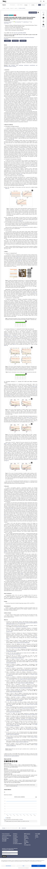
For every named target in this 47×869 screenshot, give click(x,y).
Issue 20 (16, 8)
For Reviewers (15, 836)
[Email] (5, 761)
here (22, 819)
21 (21, 174)
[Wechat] (13, 761)
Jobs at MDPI (4, 840)
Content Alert (24, 828)
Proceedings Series (27, 844)
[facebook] (11, 761)
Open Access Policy (5, 838)
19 (31, 165)
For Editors (15, 838)
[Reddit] (15, 761)
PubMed (24, 647)
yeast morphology (19, 65)
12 (4, 515)
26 (12, 508)
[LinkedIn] (9, 761)
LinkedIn (36, 835)
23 (5, 335)
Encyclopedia (26, 842)
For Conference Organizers (17, 843)
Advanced (43, 4)
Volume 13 (12, 8)
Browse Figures (15, 40)
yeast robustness (11, 65)
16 (13, 139)
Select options (5, 851)
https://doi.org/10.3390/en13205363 (20, 32)
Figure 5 (28, 417)
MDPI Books (26, 836)
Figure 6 (5, 443)
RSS (19, 828)
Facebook (36, 836)
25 (7, 335)
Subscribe (4, 856)
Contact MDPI (4, 839)
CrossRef (23, 626)
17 (4, 143)
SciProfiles (26, 840)
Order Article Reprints (32, 12)
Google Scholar (18, 626)
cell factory (14, 66)
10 (30, 109)
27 (31, 541)
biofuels (10, 66)
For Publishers (15, 840)
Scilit (26, 626)
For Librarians (15, 839)
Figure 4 (35, 389)
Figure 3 (9, 336)
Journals (4, 8)
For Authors (15, 835)
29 (21, 573)
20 (20, 174)
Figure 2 (19, 260)
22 (23, 185)
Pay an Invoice (4, 836)
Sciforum (25, 835)
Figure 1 (7, 188)
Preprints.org (26, 838)
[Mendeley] (16, 761)
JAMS (25, 843)
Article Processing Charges (6, 835)
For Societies (15, 842)
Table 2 (15, 336)
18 (23, 148)
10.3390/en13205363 (21, 8)
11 (26, 503)
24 (6, 335)
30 (22, 573)
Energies (7, 8)
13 (11, 508)
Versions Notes (23, 40)
